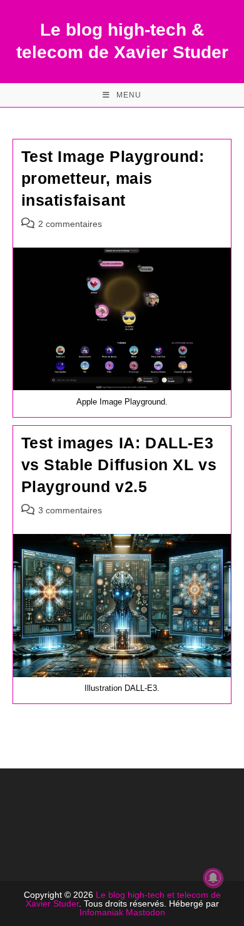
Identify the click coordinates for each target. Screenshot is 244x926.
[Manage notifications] (213, 878)
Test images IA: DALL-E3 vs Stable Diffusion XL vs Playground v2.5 (119, 464)
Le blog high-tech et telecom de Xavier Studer (123, 899)
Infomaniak (101, 912)
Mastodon (145, 912)
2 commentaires (70, 224)
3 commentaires (70, 510)
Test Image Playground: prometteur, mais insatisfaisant (113, 178)
